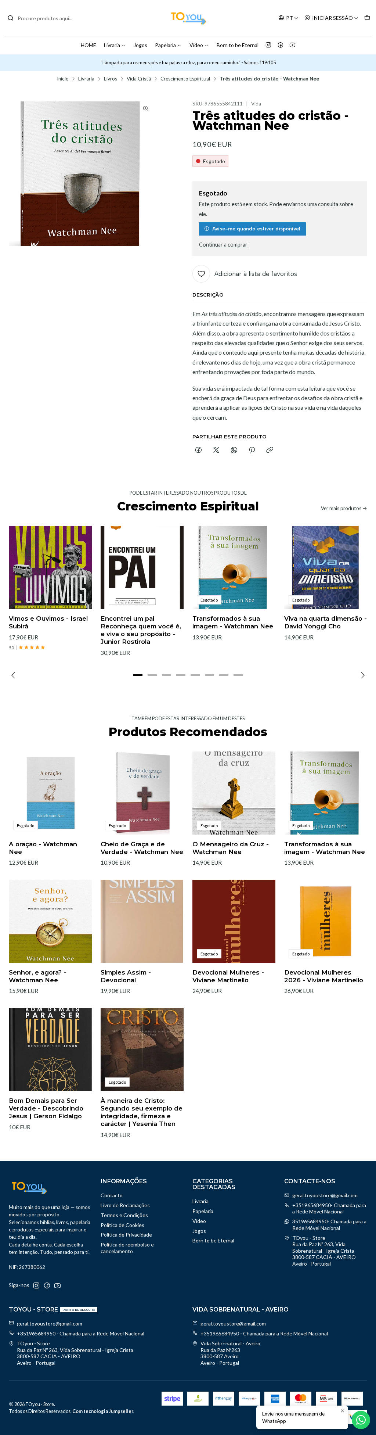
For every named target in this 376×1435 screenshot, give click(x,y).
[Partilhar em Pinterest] (252, 450)
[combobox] (44, 18)
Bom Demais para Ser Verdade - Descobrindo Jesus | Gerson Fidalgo (46, 1108)
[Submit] (10, 18)
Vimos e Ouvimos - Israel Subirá (48, 622)
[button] (138, 675)
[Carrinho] (367, 18)
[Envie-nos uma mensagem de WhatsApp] (361, 1420)
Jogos (140, 45)
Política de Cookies (122, 1225)
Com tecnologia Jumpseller (102, 1411)
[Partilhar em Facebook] (198, 450)
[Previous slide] (14, 675)
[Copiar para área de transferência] (270, 450)
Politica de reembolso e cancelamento (127, 1247)
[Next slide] (361, 675)
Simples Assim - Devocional (126, 976)
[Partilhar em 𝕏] (216, 450)
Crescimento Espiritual (185, 79)
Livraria (112, 45)
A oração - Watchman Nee (43, 847)
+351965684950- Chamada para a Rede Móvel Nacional (329, 1208)
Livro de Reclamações (125, 1205)
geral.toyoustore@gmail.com (325, 1195)
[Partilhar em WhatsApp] (234, 450)
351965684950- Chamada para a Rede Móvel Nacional (329, 1224)
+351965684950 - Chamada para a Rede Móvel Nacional (80, 1333)
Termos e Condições (124, 1215)
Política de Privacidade (126, 1234)
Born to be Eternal (237, 45)
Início (63, 79)
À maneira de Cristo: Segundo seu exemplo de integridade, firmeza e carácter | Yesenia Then (141, 1112)
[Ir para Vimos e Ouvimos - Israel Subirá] (50, 567)
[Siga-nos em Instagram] (268, 45)
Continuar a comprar (223, 244)
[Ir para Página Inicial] (188, 18)
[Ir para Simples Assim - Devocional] (142, 921)
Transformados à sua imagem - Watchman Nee (232, 622)
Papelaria (165, 45)
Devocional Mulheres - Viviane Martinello (228, 976)
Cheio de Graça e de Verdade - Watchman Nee (142, 847)
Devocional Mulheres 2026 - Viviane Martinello (323, 976)
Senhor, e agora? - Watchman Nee (37, 976)
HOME (88, 45)
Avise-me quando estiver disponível (256, 229)
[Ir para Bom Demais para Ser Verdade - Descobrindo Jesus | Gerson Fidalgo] (50, 1049)
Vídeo (196, 45)
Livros (110, 79)
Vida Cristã (139, 79)
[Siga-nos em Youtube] (292, 45)
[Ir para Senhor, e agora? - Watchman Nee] (50, 921)
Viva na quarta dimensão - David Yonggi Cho (325, 622)
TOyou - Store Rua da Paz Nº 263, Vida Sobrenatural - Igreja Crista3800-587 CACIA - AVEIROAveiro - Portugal (324, 1251)
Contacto (112, 1195)
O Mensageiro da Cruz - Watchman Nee (230, 847)
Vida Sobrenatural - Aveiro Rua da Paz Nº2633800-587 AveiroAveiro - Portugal (230, 1353)
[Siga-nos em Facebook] (280, 45)
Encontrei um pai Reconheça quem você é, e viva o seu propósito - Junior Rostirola (141, 630)
